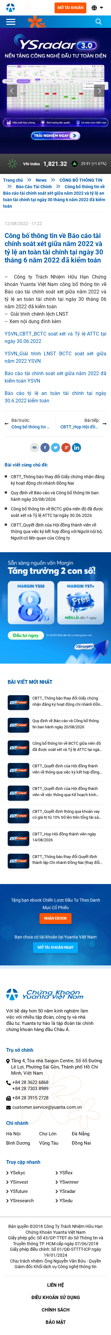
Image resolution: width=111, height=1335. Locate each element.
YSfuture (19, 1191)
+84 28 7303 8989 (30, 1088)
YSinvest (19, 1182)
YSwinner (69, 1182)
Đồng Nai (81, 1143)
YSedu (66, 1200)
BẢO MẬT (56, 1322)
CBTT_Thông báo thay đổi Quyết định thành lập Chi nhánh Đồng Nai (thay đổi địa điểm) (66, 860)
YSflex (66, 1173)
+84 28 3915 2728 (30, 1098)
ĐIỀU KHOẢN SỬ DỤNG (55, 1297)
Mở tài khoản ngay (55, 947)
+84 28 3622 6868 (30, 1082)
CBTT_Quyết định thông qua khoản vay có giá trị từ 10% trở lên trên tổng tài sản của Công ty (66, 815)
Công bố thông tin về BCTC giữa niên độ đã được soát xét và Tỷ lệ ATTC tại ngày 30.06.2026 (66, 746)
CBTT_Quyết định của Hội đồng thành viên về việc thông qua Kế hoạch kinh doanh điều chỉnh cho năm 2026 (65, 792)
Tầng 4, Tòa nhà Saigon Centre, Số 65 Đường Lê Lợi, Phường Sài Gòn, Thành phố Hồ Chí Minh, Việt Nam (56, 1067)
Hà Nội (13, 1134)
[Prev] (11, 91)
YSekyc (17, 1173)
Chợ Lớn (47, 1134)
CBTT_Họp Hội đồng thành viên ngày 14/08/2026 (64, 837)
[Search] (98, 21)
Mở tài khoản (70, 8)
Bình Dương (18, 1143)
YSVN (34, 361)
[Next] (99, 91)
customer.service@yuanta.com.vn (47, 1107)
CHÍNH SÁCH (56, 1310)
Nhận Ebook (55, 918)
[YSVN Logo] (10, 7)
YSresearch (22, 1200)
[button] (97, 7)
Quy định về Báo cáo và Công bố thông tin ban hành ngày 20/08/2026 (65, 723)
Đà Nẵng (80, 1134)
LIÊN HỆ (55, 1285)
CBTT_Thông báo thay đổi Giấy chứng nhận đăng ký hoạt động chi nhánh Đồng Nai (67, 701)
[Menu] (12, 21)
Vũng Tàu (48, 1143)
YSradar (68, 1191)
